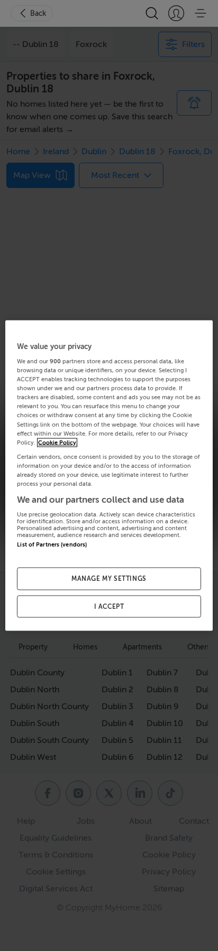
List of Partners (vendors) (52, 544)
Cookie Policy (57, 442)
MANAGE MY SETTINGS (109, 578)
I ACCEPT (109, 606)
